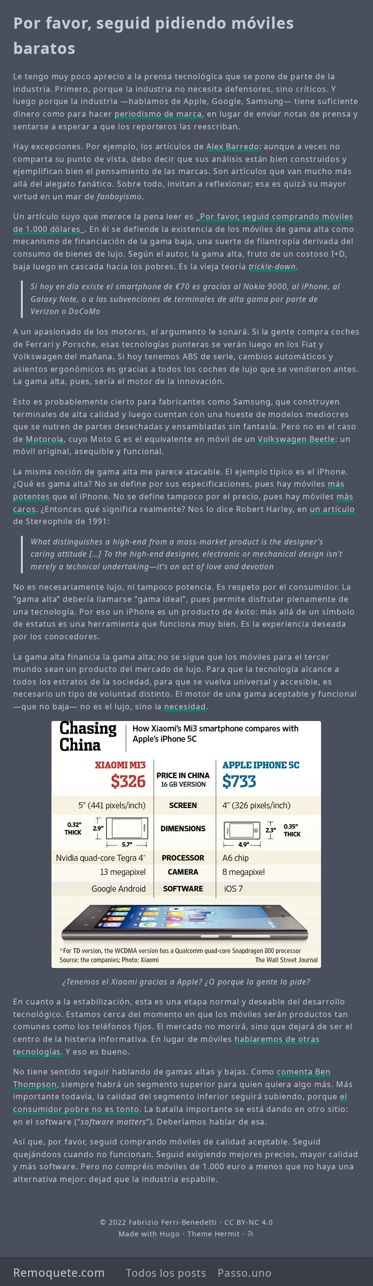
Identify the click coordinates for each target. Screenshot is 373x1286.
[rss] (250, 1233)
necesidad (185, 706)
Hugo (170, 1233)
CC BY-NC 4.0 (248, 1222)
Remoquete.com (59, 1272)
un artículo (332, 509)
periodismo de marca (158, 113)
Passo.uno (245, 1273)
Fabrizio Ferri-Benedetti (173, 1222)
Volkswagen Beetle (296, 439)
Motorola (45, 439)
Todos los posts (166, 1273)
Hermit (227, 1233)
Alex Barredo (232, 146)
